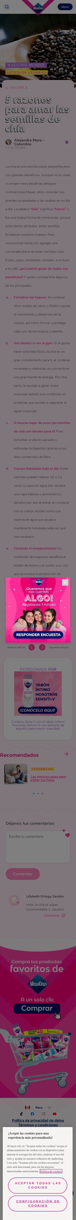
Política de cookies (51, 1171)
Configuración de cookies (38, 1203)
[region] (38, 1173)
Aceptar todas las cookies (38, 1185)
